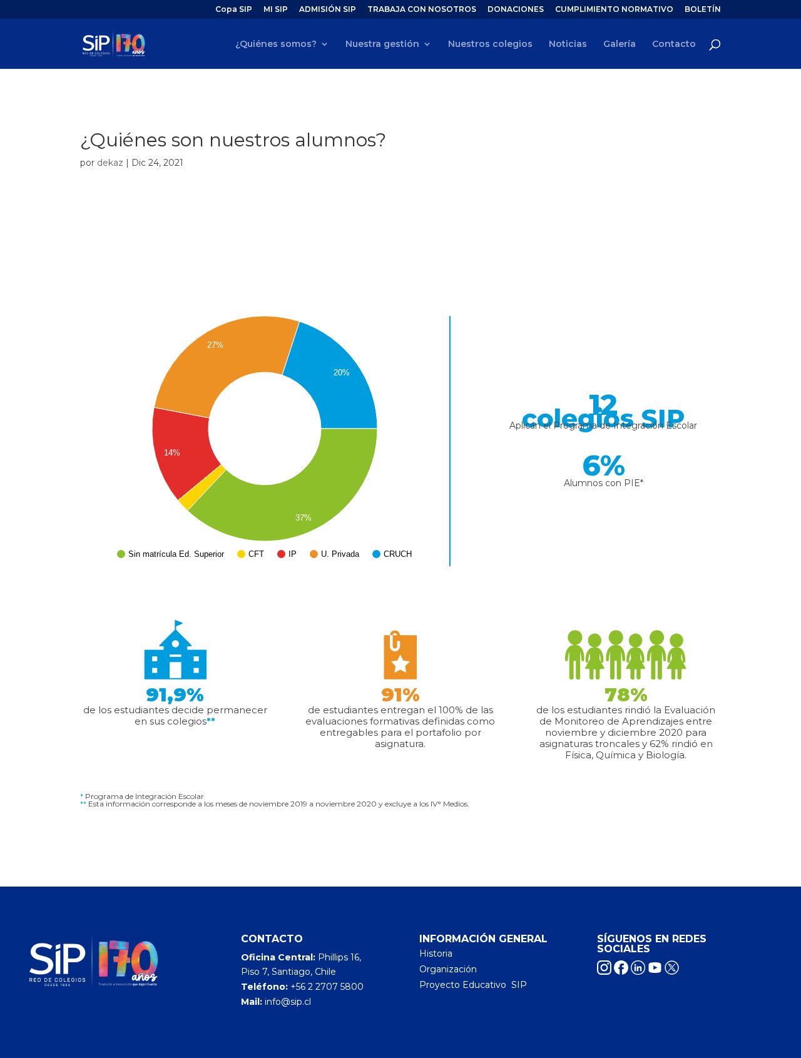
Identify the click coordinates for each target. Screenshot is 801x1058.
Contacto (674, 44)
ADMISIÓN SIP (327, 10)
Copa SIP (233, 10)
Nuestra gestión (382, 44)
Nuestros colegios (490, 44)
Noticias (568, 44)
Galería (619, 44)
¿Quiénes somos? (276, 44)
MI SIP (275, 10)
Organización (448, 969)
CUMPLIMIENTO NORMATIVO (614, 10)
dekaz (110, 162)
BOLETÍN (703, 10)
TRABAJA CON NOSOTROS (421, 10)
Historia (435, 953)
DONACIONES (515, 10)
